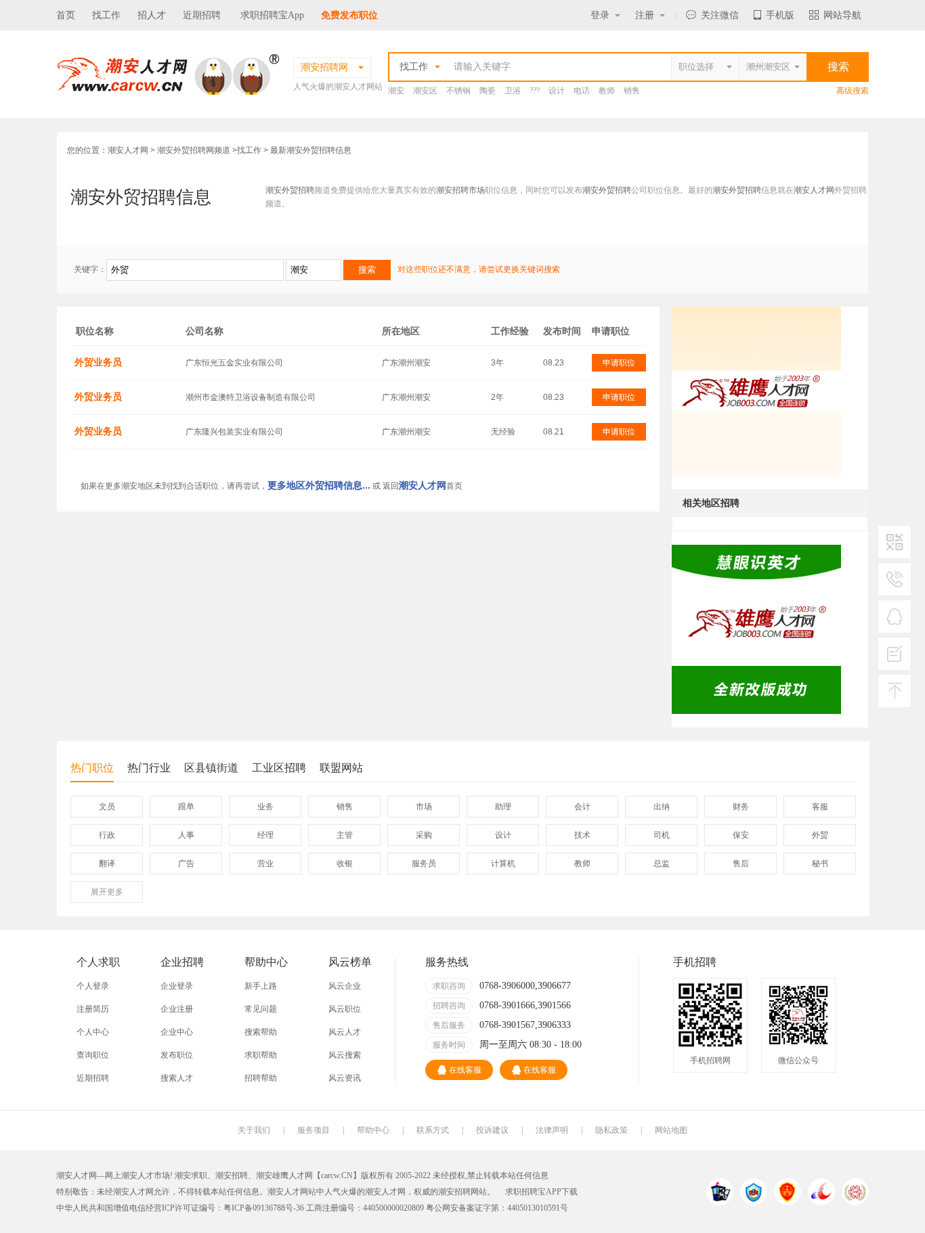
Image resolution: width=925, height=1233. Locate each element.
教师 (607, 90)
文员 (107, 806)
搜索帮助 (260, 1032)
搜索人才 (176, 1078)
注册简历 (93, 1009)
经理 (265, 835)
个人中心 (93, 1032)
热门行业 (149, 768)
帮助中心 (373, 1130)
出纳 (661, 806)
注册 (644, 15)
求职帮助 (260, 1055)
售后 (741, 863)
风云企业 (344, 986)
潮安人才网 (128, 150)
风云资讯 (344, 1078)
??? (535, 90)
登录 (599, 15)
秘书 (820, 863)
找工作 (106, 15)
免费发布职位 (349, 15)
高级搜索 (852, 90)
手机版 (780, 15)
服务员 (424, 863)
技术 (582, 835)
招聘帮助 (260, 1078)
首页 (65, 15)
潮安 (396, 90)
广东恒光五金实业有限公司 (234, 362)
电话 (582, 90)
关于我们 (254, 1130)
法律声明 (552, 1130)
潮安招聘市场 (460, 190)
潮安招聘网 (458, 1191)
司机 (661, 835)
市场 (424, 806)
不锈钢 (458, 90)
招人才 (151, 15)
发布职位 (176, 1055)
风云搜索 (344, 1055)
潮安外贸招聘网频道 (193, 150)
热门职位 (92, 768)
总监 (661, 863)
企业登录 (176, 986)
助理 (503, 806)
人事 (186, 835)
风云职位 (344, 1009)
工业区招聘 (279, 768)
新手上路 (260, 986)
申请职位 (619, 362)
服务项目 (313, 1130)
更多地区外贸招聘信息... (318, 485)
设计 (556, 90)
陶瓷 (487, 90)
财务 (741, 806)
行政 (107, 835)
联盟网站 (341, 768)
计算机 (503, 863)
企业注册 (176, 1009)
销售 (632, 90)
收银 (345, 863)
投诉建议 (492, 1130)
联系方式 (432, 1130)
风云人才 (344, 1032)
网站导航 (842, 15)
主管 (345, 835)
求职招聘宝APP (533, 1191)
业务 (265, 806)
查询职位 (93, 1055)
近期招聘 (202, 15)
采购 (424, 835)
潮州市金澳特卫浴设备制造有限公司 (251, 397)
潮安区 (425, 90)
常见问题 (260, 1009)
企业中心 (176, 1032)
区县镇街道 (211, 768)
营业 (265, 863)
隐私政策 (611, 1130)
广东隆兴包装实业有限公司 (234, 431)
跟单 (186, 806)
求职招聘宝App (272, 15)
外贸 (820, 835)
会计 (582, 806)
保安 (741, 835)
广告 (186, 863)
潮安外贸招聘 (289, 190)
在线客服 (465, 1070)
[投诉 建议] (894, 659)
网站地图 (671, 1130)
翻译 (107, 863)
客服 (820, 806)
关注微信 (720, 15)
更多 (107, 892)
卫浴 (512, 90)
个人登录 (93, 986)
